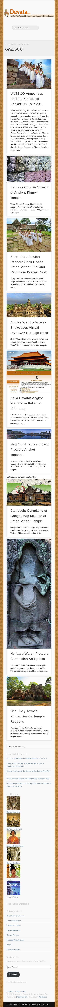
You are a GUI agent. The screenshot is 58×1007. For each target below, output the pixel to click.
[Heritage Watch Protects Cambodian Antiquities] (29, 594)
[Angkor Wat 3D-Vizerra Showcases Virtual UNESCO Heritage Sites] (29, 305)
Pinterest (26, 34)
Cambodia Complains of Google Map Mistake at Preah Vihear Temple (28, 516)
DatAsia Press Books (15, 846)
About (17, 991)
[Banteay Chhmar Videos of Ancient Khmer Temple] (29, 169)
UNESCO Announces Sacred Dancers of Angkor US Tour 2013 (27, 99)
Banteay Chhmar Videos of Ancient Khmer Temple (29, 192)
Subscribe (13, 975)
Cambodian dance (14, 921)
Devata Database (13, 863)
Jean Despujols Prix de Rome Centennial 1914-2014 (27, 759)
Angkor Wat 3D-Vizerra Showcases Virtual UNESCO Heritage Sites (29, 328)
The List (10, 880)
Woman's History (13, 950)
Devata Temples (13, 935)
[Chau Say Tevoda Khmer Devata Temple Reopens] (29, 691)
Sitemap (10, 991)
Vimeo (31, 34)
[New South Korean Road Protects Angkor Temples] (29, 434)
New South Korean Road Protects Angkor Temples (29, 449)
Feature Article (12, 897)
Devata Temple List (14, 829)
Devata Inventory (13, 812)
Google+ (37, 34)
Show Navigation (44, 24)
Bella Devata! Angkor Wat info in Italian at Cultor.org (26, 403)
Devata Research (13, 930)
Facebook (20, 34)
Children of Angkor (14, 925)
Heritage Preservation (15, 940)
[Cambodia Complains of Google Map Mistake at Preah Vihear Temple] (29, 490)
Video (9, 945)
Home (23, 991)
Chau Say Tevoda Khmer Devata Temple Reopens (27, 716)
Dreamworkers (22, 997)
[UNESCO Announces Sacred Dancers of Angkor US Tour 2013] (29, 74)
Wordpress (43, 997)
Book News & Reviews (15, 916)
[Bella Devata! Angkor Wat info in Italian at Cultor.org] (29, 372)
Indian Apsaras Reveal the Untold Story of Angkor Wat (28, 779)
